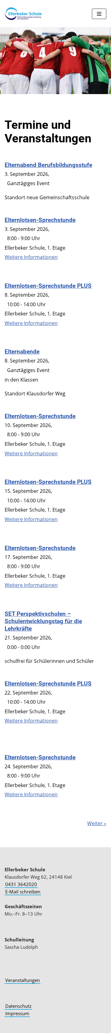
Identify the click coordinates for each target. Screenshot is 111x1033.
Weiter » (96, 823)
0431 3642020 (21, 884)
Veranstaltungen (22, 980)
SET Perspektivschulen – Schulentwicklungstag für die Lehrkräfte (43, 621)
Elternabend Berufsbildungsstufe (48, 164)
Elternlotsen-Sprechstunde (40, 220)
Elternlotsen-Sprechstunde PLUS (48, 285)
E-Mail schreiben (22, 892)
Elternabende (22, 351)
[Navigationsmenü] (99, 14)
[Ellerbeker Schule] (23, 13)
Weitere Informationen (31, 257)
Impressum (17, 1013)
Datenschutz (18, 1006)
